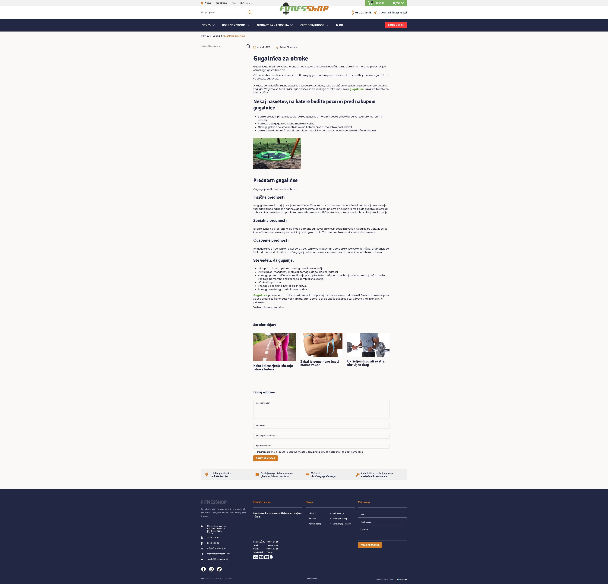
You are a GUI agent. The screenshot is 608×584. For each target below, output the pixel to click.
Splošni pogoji (311, 578)
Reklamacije (338, 513)
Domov (205, 36)
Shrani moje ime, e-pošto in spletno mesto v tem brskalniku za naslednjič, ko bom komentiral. (310, 452)
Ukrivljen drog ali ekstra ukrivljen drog (366, 363)
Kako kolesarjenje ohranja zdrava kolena (273, 367)
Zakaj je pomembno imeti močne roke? (319, 363)
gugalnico (357, 89)
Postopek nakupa (340, 518)
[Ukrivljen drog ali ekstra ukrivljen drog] (368, 345)
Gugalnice (260, 295)
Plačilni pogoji (315, 524)
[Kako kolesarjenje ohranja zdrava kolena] (274, 347)
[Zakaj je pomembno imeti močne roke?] (321, 345)
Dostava (312, 518)
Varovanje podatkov (342, 524)
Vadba (216, 36)
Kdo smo (312, 513)
